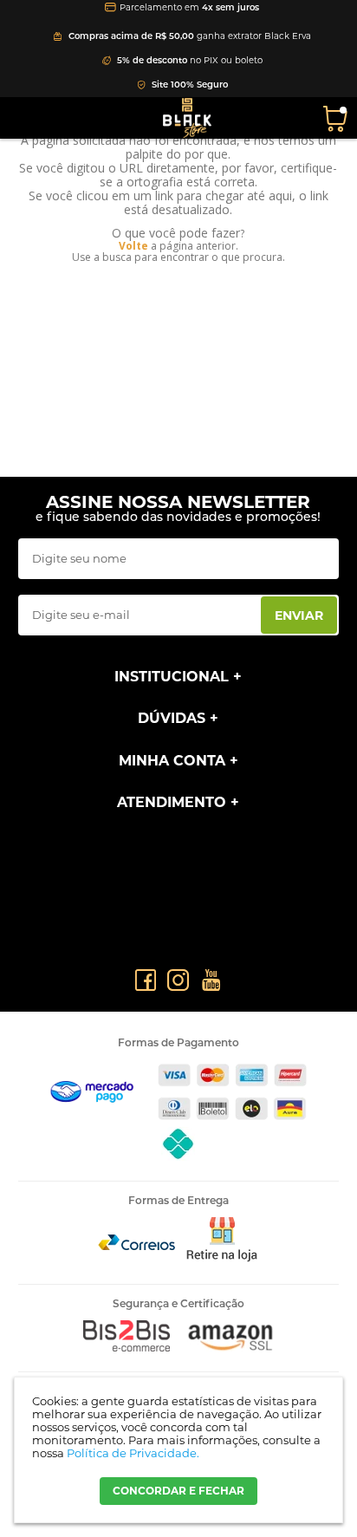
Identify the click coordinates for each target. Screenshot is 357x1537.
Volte (133, 245)
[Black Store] (187, 118)
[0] (337, 117)
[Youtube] (211, 980)
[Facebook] (145, 980)
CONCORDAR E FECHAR (178, 1490)
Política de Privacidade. (133, 1453)
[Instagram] (178, 980)
